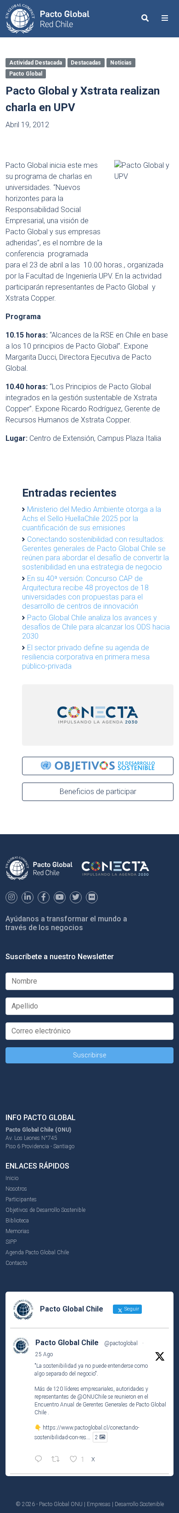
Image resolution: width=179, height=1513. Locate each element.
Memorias (17, 1231)
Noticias (121, 62)
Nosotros (16, 1189)
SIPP (11, 1242)
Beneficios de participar (98, 791)
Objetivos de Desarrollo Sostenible (45, 1210)
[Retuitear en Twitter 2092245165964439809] (58, 1460)
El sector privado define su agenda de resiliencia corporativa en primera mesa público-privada (86, 656)
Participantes (21, 1199)
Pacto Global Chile (67, 1342)
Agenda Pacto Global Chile (37, 1252)
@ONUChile (91, 1397)
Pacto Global (25, 74)
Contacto (16, 1263)
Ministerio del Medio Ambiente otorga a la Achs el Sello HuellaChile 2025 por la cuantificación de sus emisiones (91, 518)
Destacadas (86, 62)
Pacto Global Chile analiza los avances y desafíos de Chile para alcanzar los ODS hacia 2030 (96, 627)
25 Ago (44, 1354)
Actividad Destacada (35, 62)
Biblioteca (17, 1220)
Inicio (12, 1178)
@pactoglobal (121, 1343)
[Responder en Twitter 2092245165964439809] (40, 1460)
